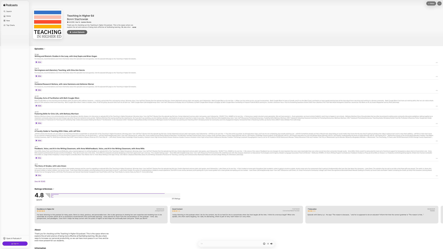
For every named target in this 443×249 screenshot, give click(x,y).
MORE (134, 27)
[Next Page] (440, 215)
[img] (10, 5)
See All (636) (40, 181)
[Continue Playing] (268, 243)
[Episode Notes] (264, 243)
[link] (40, 48)
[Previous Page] (32, 215)
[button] (15, 11)
